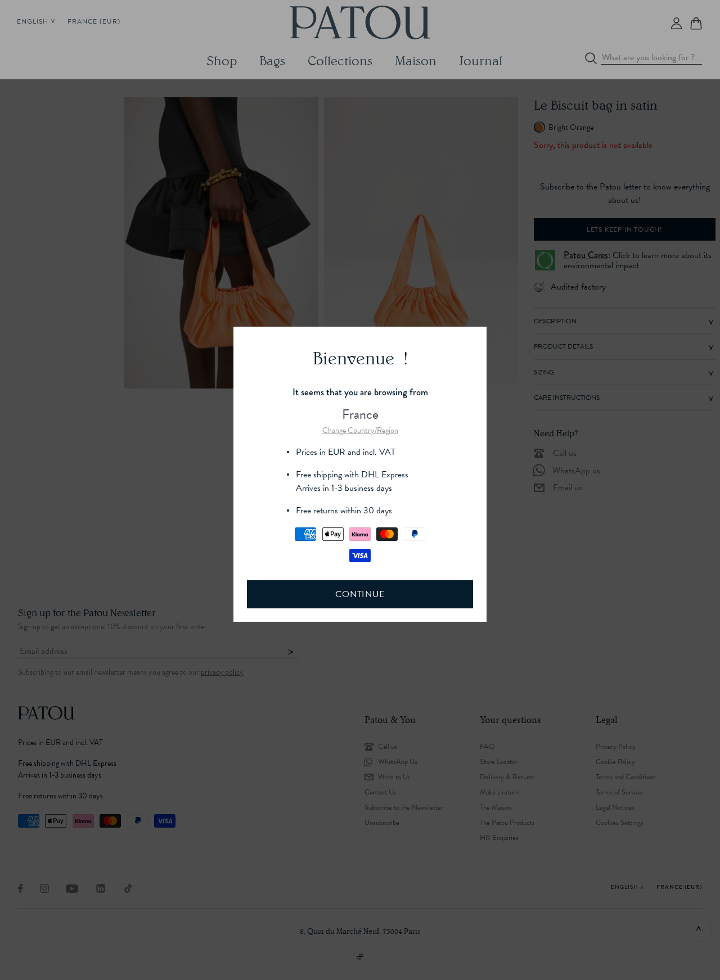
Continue (359, 594)
